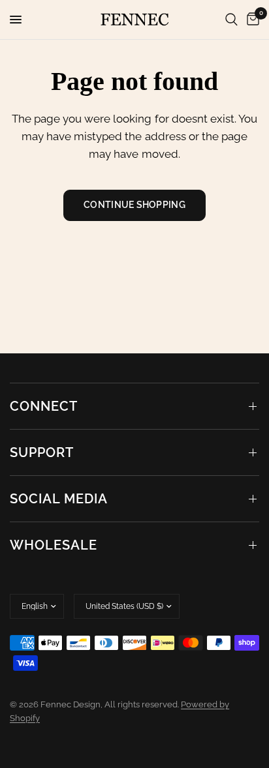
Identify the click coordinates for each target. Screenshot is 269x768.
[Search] (231, 19)
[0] (250, 19)
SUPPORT (42, 452)
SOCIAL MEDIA (59, 499)
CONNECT (44, 406)
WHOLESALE (53, 545)
